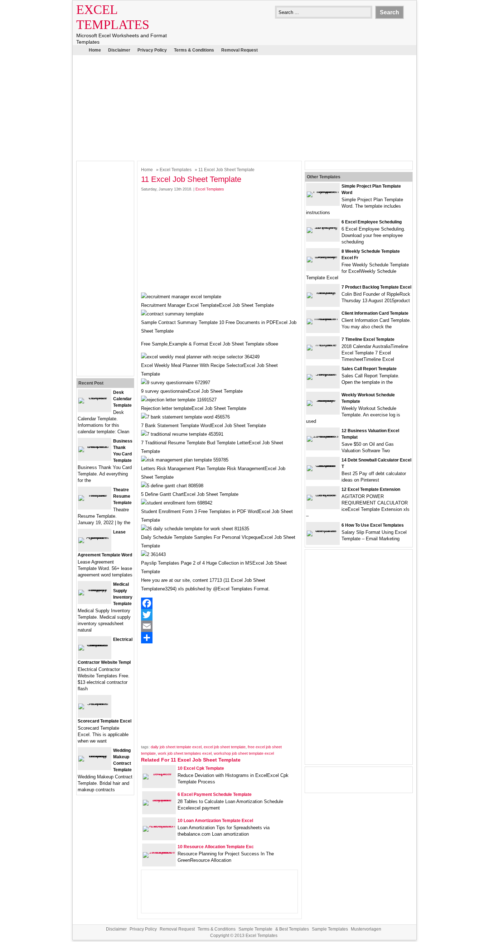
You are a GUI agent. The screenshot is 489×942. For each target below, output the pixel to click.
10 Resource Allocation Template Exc (216, 846)
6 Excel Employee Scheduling (372, 221)
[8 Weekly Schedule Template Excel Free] (323, 256)
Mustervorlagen (366, 929)
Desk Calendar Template (122, 399)
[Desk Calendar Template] (94, 397)
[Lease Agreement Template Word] (94, 537)
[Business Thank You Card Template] (94, 446)
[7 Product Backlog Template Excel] (323, 292)
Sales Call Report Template (369, 368)
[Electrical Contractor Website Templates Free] (94, 644)
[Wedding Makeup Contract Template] (94, 755)
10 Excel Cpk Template (201, 768)
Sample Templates (330, 929)
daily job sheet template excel (176, 747)
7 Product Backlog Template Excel (376, 287)
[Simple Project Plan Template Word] (323, 191)
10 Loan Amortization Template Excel (215, 820)
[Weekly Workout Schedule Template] (323, 400)
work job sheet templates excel (185, 753)
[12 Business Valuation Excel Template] (323, 436)
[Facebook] (219, 603)
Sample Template (255, 929)
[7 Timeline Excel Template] (323, 344)
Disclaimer (119, 50)
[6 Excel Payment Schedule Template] (159, 799)
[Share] (219, 637)
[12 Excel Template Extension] (323, 494)
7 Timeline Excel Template (368, 339)
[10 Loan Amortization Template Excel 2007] (159, 826)
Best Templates (294, 929)
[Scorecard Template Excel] (94, 703)
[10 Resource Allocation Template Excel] (159, 852)
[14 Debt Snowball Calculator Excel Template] (323, 465)
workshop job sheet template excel (244, 753)
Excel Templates (176, 169)
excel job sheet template (225, 747)
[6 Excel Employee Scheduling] (323, 227)
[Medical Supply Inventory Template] (94, 589)
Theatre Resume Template (122, 496)
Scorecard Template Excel (104, 721)
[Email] (219, 626)
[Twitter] (219, 614)
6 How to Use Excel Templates (373, 525)
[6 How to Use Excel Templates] (323, 530)
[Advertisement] (244, 107)
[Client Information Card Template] (323, 318)
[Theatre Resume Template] (94, 495)
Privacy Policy (152, 50)
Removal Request (239, 50)
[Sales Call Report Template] (323, 374)
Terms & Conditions (194, 50)
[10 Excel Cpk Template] (159, 773)
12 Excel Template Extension (371, 489)
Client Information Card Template (375, 313)
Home (95, 50)
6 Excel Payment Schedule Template (215, 794)
